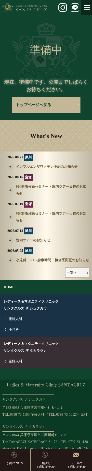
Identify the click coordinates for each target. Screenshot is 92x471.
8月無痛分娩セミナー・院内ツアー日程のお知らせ (51, 217)
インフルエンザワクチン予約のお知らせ (47, 166)
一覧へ (72, 272)
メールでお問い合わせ (77, 464)
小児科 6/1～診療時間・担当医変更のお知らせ (52, 260)
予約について (15, 463)
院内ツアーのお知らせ (33, 240)
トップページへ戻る (33, 105)
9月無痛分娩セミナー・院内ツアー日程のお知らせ (51, 190)
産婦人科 (15, 319)
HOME (9, 287)
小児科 (14, 329)
